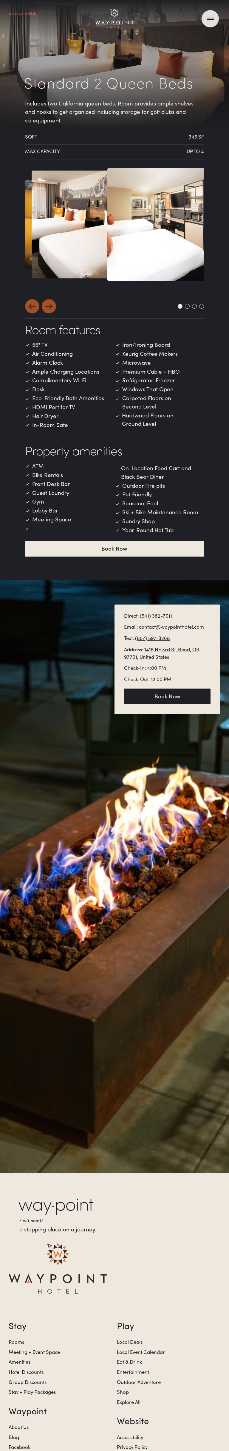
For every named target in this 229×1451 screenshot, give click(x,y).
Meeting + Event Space (34, 1352)
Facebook (19, 1447)
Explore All (128, 1402)
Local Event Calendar (141, 1352)
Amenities (19, 1361)
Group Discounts (28, 1382)
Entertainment (133, 1371)
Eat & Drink (129, 1361)
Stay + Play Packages (32, 1391)
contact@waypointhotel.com (171, 626)
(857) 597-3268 (152, 638)
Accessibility (130, 1437)
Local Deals (130, 1341)
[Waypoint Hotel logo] (58, 1268)
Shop (123, 1391)
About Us (19, 1427)
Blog (14, 1437)
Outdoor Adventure (139, 1382)
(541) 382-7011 (156, 615)
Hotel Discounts (26, 1371)
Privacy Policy (132, 1447)
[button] (32, 306)
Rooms (16, 1341)
